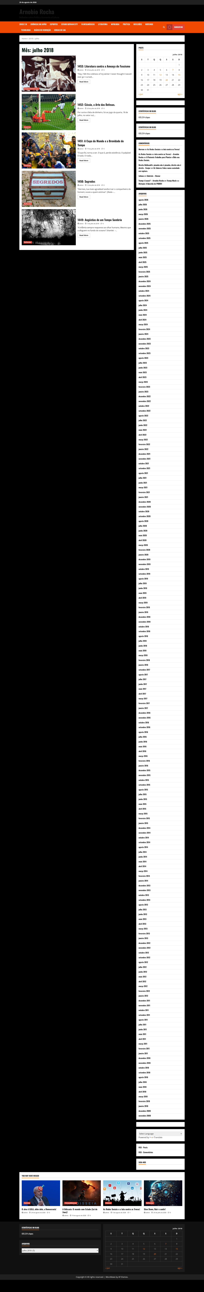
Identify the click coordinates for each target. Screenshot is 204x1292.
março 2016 (143, 756)
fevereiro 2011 (144, 1048)
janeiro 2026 (143, 218)
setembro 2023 (144, 353)
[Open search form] (164, 27)
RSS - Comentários (146, 1152)
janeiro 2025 (143, 276)
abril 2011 (142, 1039)
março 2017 (143, 698)
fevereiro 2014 (144, 876)
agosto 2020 (143, 521)
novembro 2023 (145, 343)
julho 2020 (143, 525)
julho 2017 (142, 679)
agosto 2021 (143, 473)
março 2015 (143, 813)
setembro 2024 (144, 295)
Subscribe (178, 27)
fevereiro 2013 (144, 933)
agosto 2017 (143, 674)
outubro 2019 (144, 569)
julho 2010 (143, 1082)
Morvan (141, 149)
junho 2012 (143, 971)
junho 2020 (143, 530)
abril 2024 (142, 319)
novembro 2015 (144, 775)
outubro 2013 (144, 895)
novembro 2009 (145, 1115)
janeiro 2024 (143, 334)
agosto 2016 (143, 732)
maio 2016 (143, 746)
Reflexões (138, 24)
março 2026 (143, 214)
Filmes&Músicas (88, 24)
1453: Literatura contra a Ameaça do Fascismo (49, 74)
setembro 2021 (144, 468)
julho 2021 (143, 477)
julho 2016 (143, 736)
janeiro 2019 (143, 612)
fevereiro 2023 (144, 386)
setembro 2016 (144, 727)
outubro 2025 (144, 233)
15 (179, 75)
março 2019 (143, 602)
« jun (141, 94)
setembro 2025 (144, 238)
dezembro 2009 (145, 1110)
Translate (158, 1137)
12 (160, 75)
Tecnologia (26, 30)
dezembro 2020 (145, 501)
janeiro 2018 (143, 664)
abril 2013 (142, 923)
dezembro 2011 (144, 1000)
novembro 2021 (144, 458)
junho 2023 (143, 367)
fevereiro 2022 (144, 444)
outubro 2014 (144, 837)
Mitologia (115, 24)
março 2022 (143, 439)
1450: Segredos (49, 189)
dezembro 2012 (144, 943)
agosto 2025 (143, 242)
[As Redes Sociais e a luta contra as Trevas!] (122, 1193)
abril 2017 (142, 693)
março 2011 (143, 1043)
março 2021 (143, 487)
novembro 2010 (145, 1063)
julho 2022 (143, 420)
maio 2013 (142, 919)
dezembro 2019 (144, 559)
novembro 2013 (144, 890)
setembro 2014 (144, 842)
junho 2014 (143, 856)
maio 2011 (142, 1034)
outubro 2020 (144, 511)
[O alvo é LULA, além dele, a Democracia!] (41, 1193)
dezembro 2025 (145, 223)
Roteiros (149, 24)
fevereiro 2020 (144, 549)
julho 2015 (143, 794)
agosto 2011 (143, 1019)
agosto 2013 (143, 904)
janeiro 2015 (143, 823)
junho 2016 (143, 741)
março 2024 (143, 324)
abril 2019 (142, 597)
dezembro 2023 (145, 338)
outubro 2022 (144, 405)
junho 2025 (143, 252)
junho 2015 (143, 799)
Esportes (54, 24)
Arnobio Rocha (36, 11)
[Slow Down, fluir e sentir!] (163, 1193)
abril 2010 (142, 1091)
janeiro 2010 (143, 1106)
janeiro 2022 (143, 449)
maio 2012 (142, 976)
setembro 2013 (144, 900)
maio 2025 (143, 257)
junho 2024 (143, 310)
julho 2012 (143, 967)
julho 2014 (143, 852)
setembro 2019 (144, 573)
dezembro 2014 (144, 828)
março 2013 (143, 928)
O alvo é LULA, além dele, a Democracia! (39, 1209)
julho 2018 (143, 640)
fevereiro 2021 (144, 492)
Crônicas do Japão (38, 24)
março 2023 (143, 382)
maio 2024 (143, 314)
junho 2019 (143, 588)
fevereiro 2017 (144, 703)
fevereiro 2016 (144, 760)
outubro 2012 (144, 952)
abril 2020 (143, 540)
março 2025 (143, 266)
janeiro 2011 (143, 1053)
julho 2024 (143, 305)
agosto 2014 (143, 847)
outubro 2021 (144, 463)
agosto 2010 (143, 1077)
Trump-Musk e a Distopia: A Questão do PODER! (159, 182)
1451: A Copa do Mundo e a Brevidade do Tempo (49, 150)
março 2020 (143, 545)
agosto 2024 (143, 300)
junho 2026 (143, 209)
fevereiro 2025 (144, 271)
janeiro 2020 (143, 554)
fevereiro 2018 (144, 660)
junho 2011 (143, 1029)
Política (126, 24)
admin (81, 70)
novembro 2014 (144, 832)
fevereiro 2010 (144, 1101)
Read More (84, 82)
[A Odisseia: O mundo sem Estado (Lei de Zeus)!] (81, 1193)
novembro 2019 (145, 564)
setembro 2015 (144, 784)
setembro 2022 (144, 410)
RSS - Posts (143, 1147)
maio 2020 (143, 535)
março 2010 (143, 1096)
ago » (180, 94)
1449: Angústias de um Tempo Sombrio (49, 227)
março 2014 (143, 871)
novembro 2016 (145, 717)
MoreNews (110, 1277)
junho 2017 (143, 684)
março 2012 (143, 986)
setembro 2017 (144, 669)
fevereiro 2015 (144, 818)
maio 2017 (142, 688)
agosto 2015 (143, 789)
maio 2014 (142, 861)
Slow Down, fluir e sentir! (155, 1209)
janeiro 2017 (143, 708)
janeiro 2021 (143, 497)
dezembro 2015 (144, 770)
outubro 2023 (144, 348)
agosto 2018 (143, 636)
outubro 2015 (144, 780)
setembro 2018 (144, 631)
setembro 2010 (144, 1072)
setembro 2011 (144, 1015)
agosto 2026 (143, 199)
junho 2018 (143, 645)
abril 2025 (142, 262)
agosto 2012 (143, 962)
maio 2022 (143, 429)
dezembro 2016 (144, 712)
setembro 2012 (144, 957)
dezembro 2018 (144, 616)
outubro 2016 (144, 722)
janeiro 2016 (143, 765)
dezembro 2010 (144, 1058)
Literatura (102, 24)
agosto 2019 (143, 578)
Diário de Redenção (42, 30)
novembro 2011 (144, 1005)
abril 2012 (142, 981)
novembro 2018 (144, 621)
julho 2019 (143, 583)
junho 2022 (143, 425)
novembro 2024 (145, 286)
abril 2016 (142, 751)
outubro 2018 (144, 626)
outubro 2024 (144, 290)
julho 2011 (142, 1024)
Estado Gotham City (69, 24)
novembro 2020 (145, 506)
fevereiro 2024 (144, 329)
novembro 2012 (144, 947)
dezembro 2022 (145, 396)
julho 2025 (143, 247)
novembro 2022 (145, 401)
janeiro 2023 (143, 391)
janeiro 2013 (143, 938)
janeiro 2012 (143, 995)
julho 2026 (143, 204)
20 (167, 80)
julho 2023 (143, 362)
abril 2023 (142, 377)
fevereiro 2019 (144, 607)
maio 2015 (142, 804)
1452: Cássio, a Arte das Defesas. (49, 112)
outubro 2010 (144, 1067)
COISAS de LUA (60, 30)
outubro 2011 (144, 1010)
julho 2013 (143, 909)
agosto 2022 (143, 415)
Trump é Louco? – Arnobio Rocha (151, 180)
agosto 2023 (143, 358)
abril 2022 (142, 434)
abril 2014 (142, 866)
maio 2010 (143, 1087)
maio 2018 (142, 650)
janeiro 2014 (143, 880)
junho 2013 (143, 914)
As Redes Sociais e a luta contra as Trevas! (163, 149)
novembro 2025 (145, 228)
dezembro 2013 (144, 885)
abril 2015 (142, 808)
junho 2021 (143, 482)
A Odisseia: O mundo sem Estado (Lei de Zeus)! (79, 1211)
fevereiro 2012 (144, 991)
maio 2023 (143, 372)
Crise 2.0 (23, 24)
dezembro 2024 (145, 281)
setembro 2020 (145, 516)
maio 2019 (143, 593)
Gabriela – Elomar (153, 175)
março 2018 (143, 655)
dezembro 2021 (144, 453)
